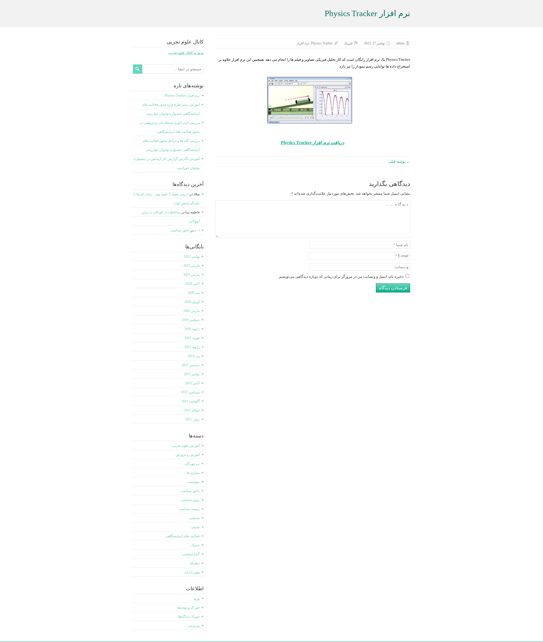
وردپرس (194, 626)
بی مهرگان (192, 464)
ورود (196, 598)
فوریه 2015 (192, 338)
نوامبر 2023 (192, 257)
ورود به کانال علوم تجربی (186, 53)
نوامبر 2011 (192, 374)
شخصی (194, 518)
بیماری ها (193, 473)
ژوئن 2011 (192, 419)
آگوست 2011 (191, 401)
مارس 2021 (191, 275)
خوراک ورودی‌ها (189, 608)
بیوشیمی (193, 482)
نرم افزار (303, 43)
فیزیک (348, 43)
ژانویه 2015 (192, 347)
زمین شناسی (190, 500)
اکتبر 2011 (192, 383)
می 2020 (194, 293)
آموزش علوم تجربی (186, 446)
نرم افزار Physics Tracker (182, 95)
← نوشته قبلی (399, 161)
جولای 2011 (192, 410)
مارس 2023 (191, 266)
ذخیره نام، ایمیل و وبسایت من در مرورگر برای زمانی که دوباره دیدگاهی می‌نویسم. (341, 276)
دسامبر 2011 (191, 365)
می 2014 (194, 356)
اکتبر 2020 (192, 284)
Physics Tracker (322, 43)
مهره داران (192, 572)
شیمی (195, 527)
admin (400, 43)
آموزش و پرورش (188, 455)
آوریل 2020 (192, 302)
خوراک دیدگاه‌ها (189, 617)
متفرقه (195, 563)
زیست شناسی (189, 509)
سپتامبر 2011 (190, 392)
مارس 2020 (191, 311)
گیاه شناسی (191, 554)
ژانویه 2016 (192, 329)
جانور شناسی (180, 230)
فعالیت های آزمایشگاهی (182, 536)
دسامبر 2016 (191, 320)
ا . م (197, 230)
